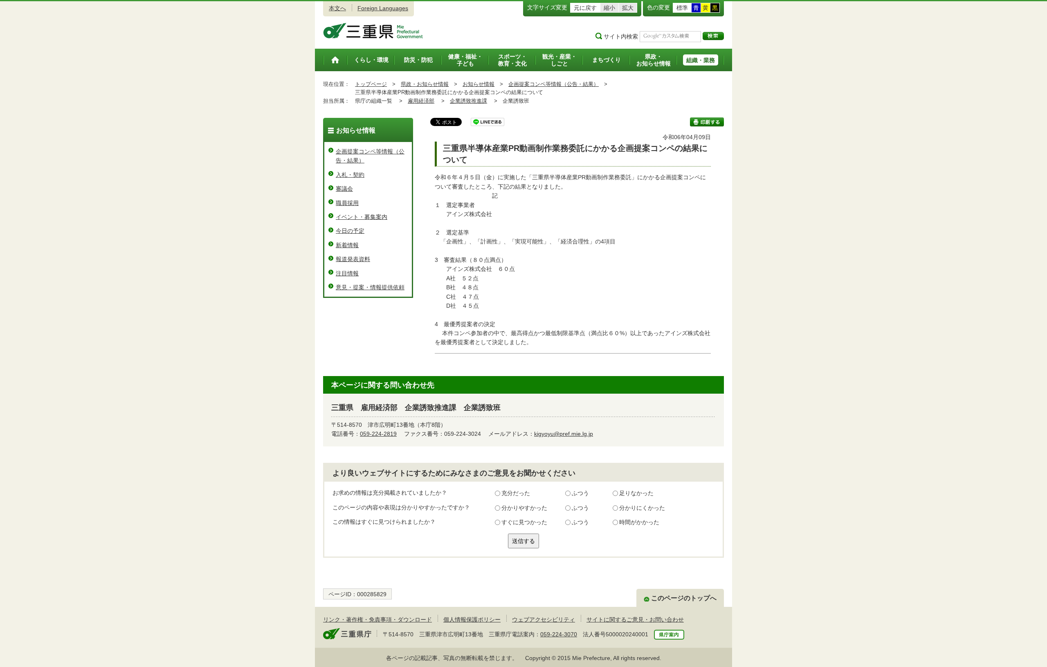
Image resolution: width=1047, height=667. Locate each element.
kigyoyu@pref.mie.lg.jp (563, 433)
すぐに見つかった (524, 522)
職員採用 (347, 203)
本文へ (337, 8)
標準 (682, 8)
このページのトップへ (684, 598)
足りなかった (636, 493)
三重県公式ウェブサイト (373, 30)
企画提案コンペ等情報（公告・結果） (553, 84)
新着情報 (347, 245)
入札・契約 (350, 174)
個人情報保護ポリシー (472, 619)
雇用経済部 (421, 101)
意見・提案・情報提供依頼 (370, 287)
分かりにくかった (642, 508)
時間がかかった (639, 522)
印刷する (707, 121)
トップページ (371, 84)
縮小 (609, 8)
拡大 (628, 8)
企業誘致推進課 (468, 101)
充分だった (515, 493)
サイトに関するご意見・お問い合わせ (635, 619)
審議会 (344, 188)
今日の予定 (350, 231)
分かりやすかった (524, 508)
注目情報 (347, 273)
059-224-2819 (378, 433)
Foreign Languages (382, 8)
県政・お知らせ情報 (425, 84)
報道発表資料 (353, 259)
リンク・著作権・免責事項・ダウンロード (377, 619)
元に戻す (585, 8)
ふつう (580, 493)
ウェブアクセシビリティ (543, 619)
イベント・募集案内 (361, 217)
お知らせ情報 (478, 84)
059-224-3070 (558, 634)
